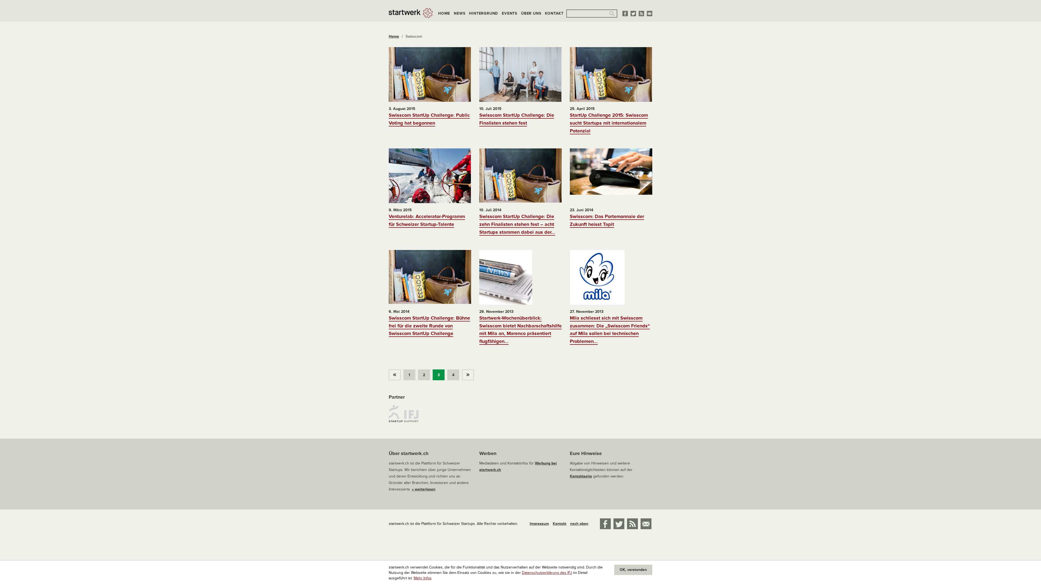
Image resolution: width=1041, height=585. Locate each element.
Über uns (531, 13)
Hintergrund (483, 13)
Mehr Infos (423, 578)
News (459, 13)
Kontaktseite (581, 476)
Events (509, 13)
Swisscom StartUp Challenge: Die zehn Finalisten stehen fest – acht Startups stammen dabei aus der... (517, 224)
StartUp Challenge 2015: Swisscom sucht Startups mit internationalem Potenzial (609, 123)
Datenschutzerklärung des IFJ (547, 572)
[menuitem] (396, 373)
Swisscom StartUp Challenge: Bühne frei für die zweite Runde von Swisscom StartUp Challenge (429, 326)
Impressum (539, 523)
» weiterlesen (423, 489)
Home (444, 13)
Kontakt (554, 13)
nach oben (579, 523)
